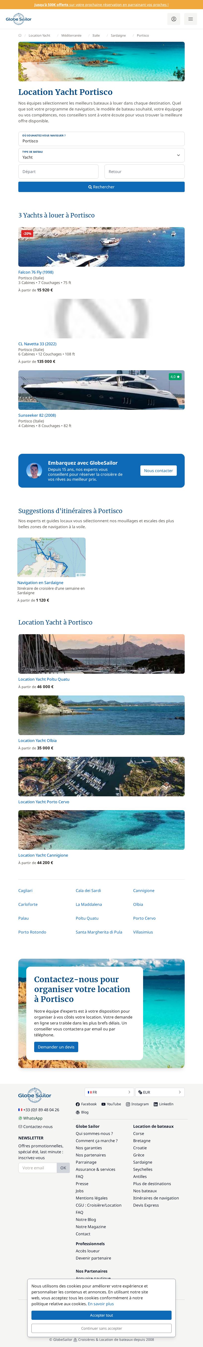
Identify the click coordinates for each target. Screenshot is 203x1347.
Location (113, 1205)
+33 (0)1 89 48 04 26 (41, 1109)
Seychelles (142, 1169)
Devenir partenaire (93, 1258)
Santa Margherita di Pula (99, 932)
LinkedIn (166, 1104)
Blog (85, 1112)
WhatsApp (33, 1118)
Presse (82, 1183)
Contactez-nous (38, 1126)
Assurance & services (95, 1169)
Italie (96, 35)
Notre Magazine (91, 1226)
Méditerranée (71, 35)
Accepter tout (101, 1315)
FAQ (79, 1176)
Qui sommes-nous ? (94, 1133)
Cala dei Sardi (88, 890)
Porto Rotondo (32, 932)
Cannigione (143, 890)
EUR (146, 1092)
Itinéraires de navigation (156, 1198)
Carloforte (28, 904)
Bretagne (142, 1140)
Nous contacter (158, 470)
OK (63, 1168)
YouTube (114, 1104)
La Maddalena (89, 904)
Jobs (80, 1191)
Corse (138, 1133)
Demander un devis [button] (56, 1047)
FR (95, 1092)
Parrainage (86, 1162)
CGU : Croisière (90, 1205)
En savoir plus (101, 1303)
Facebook (89, 1104)
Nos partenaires (91, 1155)
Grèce (138, 1155)
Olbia (138, 904)
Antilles (140, 1176)
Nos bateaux (145, 1191)
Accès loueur (88, 1251)
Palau (23, 918)
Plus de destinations (152, 1183)
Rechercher (103, 187)
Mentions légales (92, 1198)
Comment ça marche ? (97, 1140)
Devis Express (146, 1205)
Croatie (140, 1148)
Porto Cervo (144, 918)
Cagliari (25, 890)
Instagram (140, 1104)
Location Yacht (39, 35)
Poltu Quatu (87, 918)
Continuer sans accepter (101, 1328)
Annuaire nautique (93, 1278)
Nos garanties (89, 1148)
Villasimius (143, 932)
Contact (83, 1234)
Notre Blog (86, 1219)
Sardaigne (118, 35)
